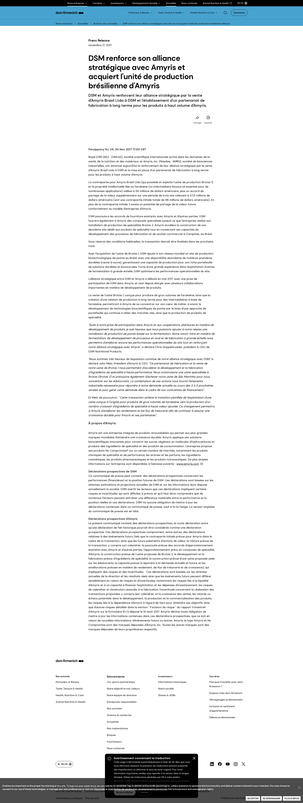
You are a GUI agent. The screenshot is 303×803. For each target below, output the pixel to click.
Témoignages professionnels (226, 699)
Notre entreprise (64, 23)
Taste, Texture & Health (69, 688)
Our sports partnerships (121, 682)
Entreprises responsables (122, 702)
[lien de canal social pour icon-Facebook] (220, 764)
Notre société (166, 688)
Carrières (214, 676)
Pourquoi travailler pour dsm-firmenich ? (226, 684)
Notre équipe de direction (122, 695)
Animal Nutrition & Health (71, 702)
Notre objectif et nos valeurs (123, 688)
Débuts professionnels (222, 717)
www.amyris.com (187, 464)
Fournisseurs (114, 741)
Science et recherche (119, 715)
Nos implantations (117, 728)
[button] (225, 12)
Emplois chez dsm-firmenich (225, 693)
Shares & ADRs (166, 695)
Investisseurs (165, 676)
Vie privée (99, 789)
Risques (111, 735)
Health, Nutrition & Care (70, 695)
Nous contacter (116, 748)
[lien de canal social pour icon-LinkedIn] (212, 764)
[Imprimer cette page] (208, 117)
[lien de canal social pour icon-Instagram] (236, 764)
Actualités (83, 23)
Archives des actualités (105, 23)
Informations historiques (172, 682)
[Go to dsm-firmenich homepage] (70, 12)
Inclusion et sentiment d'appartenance (222, 708)
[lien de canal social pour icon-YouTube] (228, 764)
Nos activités (63, 676)
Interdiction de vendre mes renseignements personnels (137, 789)
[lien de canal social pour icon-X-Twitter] (243, 764)
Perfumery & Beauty (67, 682)
